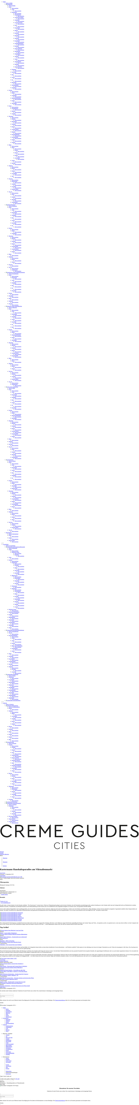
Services (11, 178)
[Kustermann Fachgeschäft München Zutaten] (10, 914)
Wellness (11, 165)
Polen (10, 535)
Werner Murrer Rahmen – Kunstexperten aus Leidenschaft (13, 937)
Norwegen (16, 570)
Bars (13, 74)
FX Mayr (14, 669)
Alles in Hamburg (13, 206)
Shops (13, 147)
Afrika (10, 549)
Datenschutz (8, 1071)
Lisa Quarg (2, 873)
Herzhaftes (14, 781)
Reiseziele (22, 547)
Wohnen (11, 710)
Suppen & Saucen (16, 760)
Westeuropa (14, 586)
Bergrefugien (12, 682)
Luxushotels (11, 679)
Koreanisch (17, 40)
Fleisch (13, 750)
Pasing (7, 1050)
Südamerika (11, 619)
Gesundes (14, 794)
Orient (10, 627)
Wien (17, 387)
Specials (13, 163)
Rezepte (12, 742)
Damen (16, 150)
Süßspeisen (11, 786)
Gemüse (13, 747)
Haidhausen (8, 1040)
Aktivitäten (14, 103)
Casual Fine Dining (18, 17)
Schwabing (8, 1051)
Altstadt (7, 1035)
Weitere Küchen (18, 66)
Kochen (10, 744)
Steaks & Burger (18, 48)
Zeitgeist (19, 803)
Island (15, 567)
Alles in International (13, 534)
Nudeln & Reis (15, 755)
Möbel (13, 713)
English (1, 853)
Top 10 (10, 191)
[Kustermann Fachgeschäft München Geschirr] (11, 919)
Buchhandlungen (15, 134)
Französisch (17, 27)
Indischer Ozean (12, 609)
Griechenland (17, 591)
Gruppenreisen (12, 661)
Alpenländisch (17, 14)
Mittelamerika (12, 617)
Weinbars (16, 64)
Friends (7, 1068)
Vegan (15, 59)
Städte (4, 1)
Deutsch (2, 851)
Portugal (16, 601)
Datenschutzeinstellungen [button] (11, 1072)
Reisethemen (21, 630)
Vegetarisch (14, 768)
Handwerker (14, 181)
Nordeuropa (14, 562)
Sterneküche (17, 51)
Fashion (13, 142)
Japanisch (16, 38)
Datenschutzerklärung (60, 1000)
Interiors (13, 118)
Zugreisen (11, 656)
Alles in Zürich (12, 461)
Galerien (13, 113)
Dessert (13, 791)
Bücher (10, 726)
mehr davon (2, 987)
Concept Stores (15, 129)
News (7, 1031)
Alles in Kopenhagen (13, 273)
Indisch (16, 30)
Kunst (10, 105)
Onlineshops (14, 802)
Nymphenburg (9, 1049)
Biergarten (14, 82)
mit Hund (14, 813)
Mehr (10, 739)
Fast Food (14, 72)
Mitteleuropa (14, 575)
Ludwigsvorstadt (9, 1044)
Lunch (13, 77)
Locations (14, 186)
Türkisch (16, 56)
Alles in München (13, 307)
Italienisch (16, 35)
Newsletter (8, 1062)
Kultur (13, 100)
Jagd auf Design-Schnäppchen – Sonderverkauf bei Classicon (14, 974)
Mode (10, 145)
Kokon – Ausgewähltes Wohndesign (8, 933)
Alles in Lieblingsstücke (14, 707)
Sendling (8, 1054)
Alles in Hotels (12, 675)
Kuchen (13, 776)
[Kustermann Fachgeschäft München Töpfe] (10, 915)
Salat (13, 763)
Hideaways (11, 684)
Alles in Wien (12, 388)
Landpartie (14, 95)
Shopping (11, 116)
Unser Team (8, 1060)
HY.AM (17, 1078)
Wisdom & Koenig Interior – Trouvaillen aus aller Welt (12, 970)
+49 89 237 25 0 (4, 901)
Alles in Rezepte (12, 743)
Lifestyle (5, 703)
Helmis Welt (14, 488)
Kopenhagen (22, 272)
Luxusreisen (5, 544)
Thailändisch (17, 53)
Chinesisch (16, 20)
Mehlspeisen (14, 789)
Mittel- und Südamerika (17, 645)
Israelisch (16, 33)
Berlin (11, 4)
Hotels (13, 92)
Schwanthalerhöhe (10, 1053)
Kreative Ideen (15, 189)
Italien (15, 593)
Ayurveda (14, 671)
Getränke (11, 799)
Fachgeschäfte (15, 137)
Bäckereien (14, 121)
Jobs (7, 1067)
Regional (16, 46)
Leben (13, 808)
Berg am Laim (9, 1037)
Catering (13, 184)
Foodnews (14, 87)
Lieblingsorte (15, 202)
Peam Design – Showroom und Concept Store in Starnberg (13, 966)
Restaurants (14, 12)
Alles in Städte (9, 3)
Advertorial (2, 875)
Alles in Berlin (12, 5)
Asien (10, 557)
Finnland (16, 565)
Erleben (18, 700)
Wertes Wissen (12, 818)
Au (6, 1036)
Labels (13, 160)
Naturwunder (12, 540)
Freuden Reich (12, 821)
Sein (13, 176)
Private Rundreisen (13, 635)
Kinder (13, 139)
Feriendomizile (12, 690)
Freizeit (10, 90)
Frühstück (14, 69)
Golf (7, 1028)
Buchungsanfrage (10, 1023)
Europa (10, 560)
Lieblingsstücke (14, 705)
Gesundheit (14, 173)
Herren (16, 152)
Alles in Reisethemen (13, 631)
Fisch (15, 25)
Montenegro (17, 599)
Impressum (8, 1073)
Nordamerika (12, 622)
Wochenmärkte (15, 85)
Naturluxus (11, 677)
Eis (12, 79)
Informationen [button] (6, 1057)
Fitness (13, 171)
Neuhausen (8, 1048)
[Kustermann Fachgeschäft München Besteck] (11, 916)
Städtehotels (11, 697)
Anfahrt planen (4, 894)
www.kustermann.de (5, 902)
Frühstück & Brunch (16, 765)
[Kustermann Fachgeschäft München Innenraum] (11, 912)
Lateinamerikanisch (18, 43)
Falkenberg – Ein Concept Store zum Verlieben (11, 944)
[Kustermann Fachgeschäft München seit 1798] (11, 876)
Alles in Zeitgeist (12, 804)
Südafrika (16, 554)
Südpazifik (11, 625)
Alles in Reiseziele (13, 548)
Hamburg (13, 204)
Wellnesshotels (12, 695)
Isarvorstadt (8, 1041)
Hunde (10, 737)
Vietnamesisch (17, 61)
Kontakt (7, 1059)
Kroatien (16, 596)
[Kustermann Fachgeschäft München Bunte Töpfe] (12, 918)
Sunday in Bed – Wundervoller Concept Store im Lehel (12, 981)
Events (7, 1064)
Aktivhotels (11, 692)
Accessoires (17, 158)
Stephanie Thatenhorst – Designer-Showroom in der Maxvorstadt (15, 985)
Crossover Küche (18, 22)
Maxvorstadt (9, 1045)
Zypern (16, 606)
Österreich (16, 580)
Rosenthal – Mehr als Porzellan (7, 940)
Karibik (10, 614)
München (20, 306)
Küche (13, 721)
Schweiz (16, 583)
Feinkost (13, 124)
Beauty (13, 126)
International (9, 532)
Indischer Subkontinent (14, 612)
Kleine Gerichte (15, 757)
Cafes (13, 9)
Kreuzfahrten (12, 658)
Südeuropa (14, 588)
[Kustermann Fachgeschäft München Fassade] (11, 920)
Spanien (16, 604)
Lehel (7, 1042)
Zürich (11, 459)
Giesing (7, 1038)
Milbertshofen (9, 1046)
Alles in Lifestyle (10, 704)
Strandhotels (11, 687)
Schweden (16, 573)
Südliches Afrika (15, 552)
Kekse (13, 778)
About (7, 1058)
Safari (10, 653)
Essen (10, 7)
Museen (13, 111)
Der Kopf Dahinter (13, 816)
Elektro (13, 723)
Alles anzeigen (15, 8)
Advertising (8, 1066)
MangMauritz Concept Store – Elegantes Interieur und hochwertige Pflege (17, 978)
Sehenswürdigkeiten (16, 98)
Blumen (13, 131)
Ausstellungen (15, 108)
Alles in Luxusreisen (10, 545)
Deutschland (17, 578)
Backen (10, 773)
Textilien (14, 718)
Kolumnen (11, 805)
